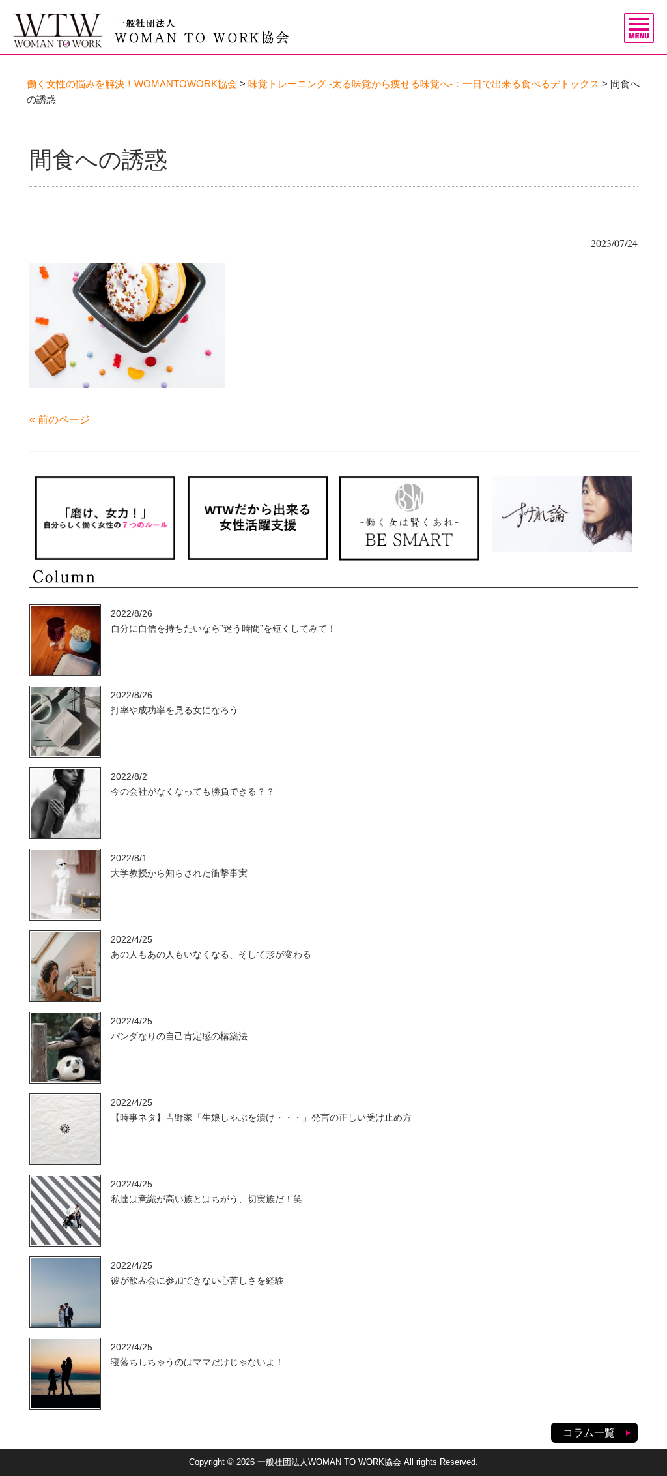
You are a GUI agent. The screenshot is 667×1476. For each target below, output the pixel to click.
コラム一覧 (589, 1432)
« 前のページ (59, 419)
